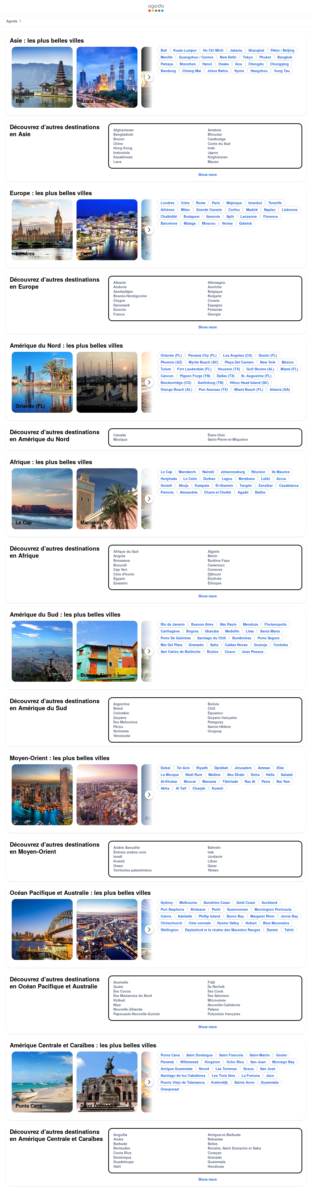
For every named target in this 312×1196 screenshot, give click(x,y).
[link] (156, 8)
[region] (82, 79)
